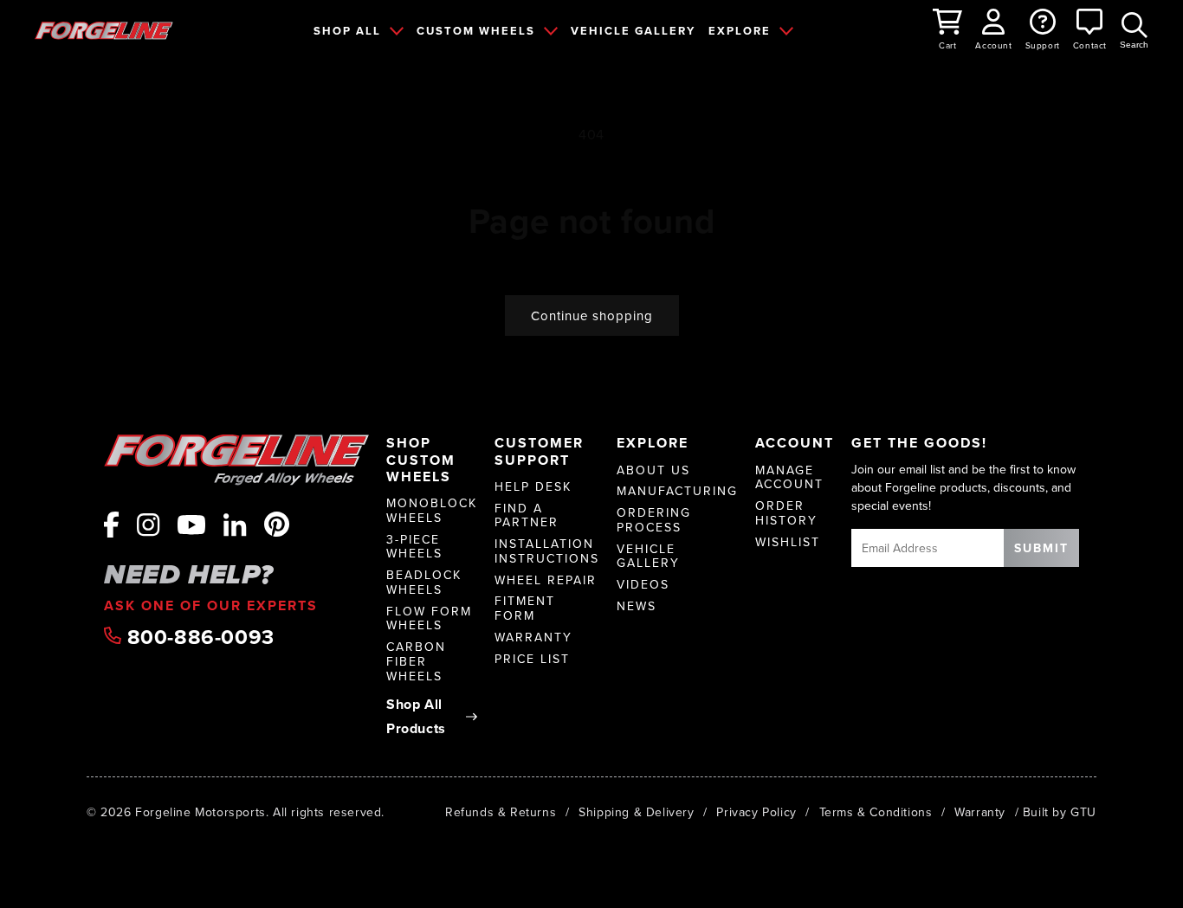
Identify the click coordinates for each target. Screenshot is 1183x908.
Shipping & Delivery (636, 812)
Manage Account (789, 478)
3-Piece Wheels (414, 547)
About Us (653, 470)
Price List (532, 659)
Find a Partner (527, 516)
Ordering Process (654, 520)
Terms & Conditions (876, 812)
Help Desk (533, 487)
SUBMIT (1041, 548)
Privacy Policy (756, 812)
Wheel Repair (546, 580)
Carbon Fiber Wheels (416, 661)
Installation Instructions (547, 551)
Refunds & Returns (500, 812)
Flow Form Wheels (429, 619)
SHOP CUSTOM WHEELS (421, 460)
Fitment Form (525, 608)
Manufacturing (677, 491)
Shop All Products (416, 716)
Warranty (533, 637)
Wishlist (787, 542)
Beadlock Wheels (424, 582)
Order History (786, 513)
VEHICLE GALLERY (633, 31)
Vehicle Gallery (648, 556)
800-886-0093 (198, 637)
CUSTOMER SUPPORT (539, 451)
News (636, 606)
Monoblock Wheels (431, 510)
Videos (643, 584)
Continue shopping (592, 315)
